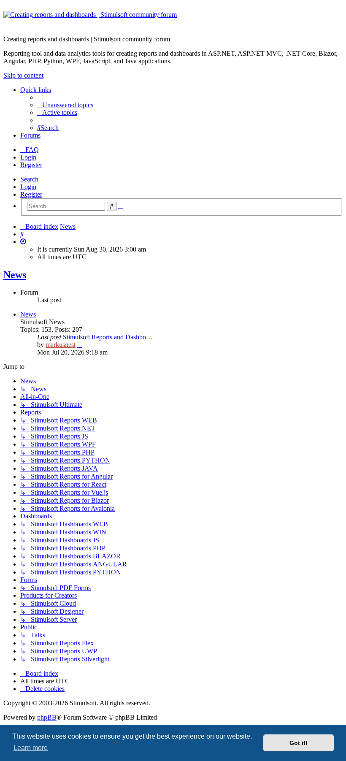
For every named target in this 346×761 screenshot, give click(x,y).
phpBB (47, 717)
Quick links (35, 89)
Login (28, 186)
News (14, 274)
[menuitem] (65, 104)
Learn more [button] (31, 747)
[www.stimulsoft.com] (173, 20)
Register (31, 194)
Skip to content (23, 75)
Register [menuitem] (31, 164)
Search (29, 179)
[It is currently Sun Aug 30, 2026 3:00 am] (23, 241)
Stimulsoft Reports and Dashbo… (108, 337)
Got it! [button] (298, 742)
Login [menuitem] (28, 157)
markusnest (61, 344)
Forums (30, 135)
